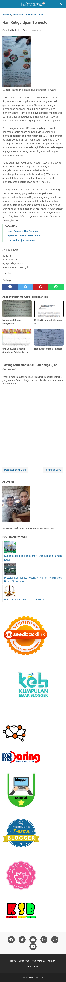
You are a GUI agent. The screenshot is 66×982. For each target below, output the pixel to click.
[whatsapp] (56, 287)
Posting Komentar (32, 30)
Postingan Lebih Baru (15, 469)
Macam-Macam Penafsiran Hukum (24, 599)
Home (13, 960)
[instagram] (43, 939)
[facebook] (10, 287)
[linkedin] (33, 946)
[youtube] (33, 939)
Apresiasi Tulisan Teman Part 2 (24, 235)
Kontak (51, 960)
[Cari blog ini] (62, 4)
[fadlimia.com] (33, 4)
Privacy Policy (38, 960)
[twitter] (25, 287)
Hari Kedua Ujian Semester (22, 240)
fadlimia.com (37, 977)
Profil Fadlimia (33, 966)
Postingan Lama (53, 469)
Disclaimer (24, 960)
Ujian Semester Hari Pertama (23, 231)
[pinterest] (40, 287)
